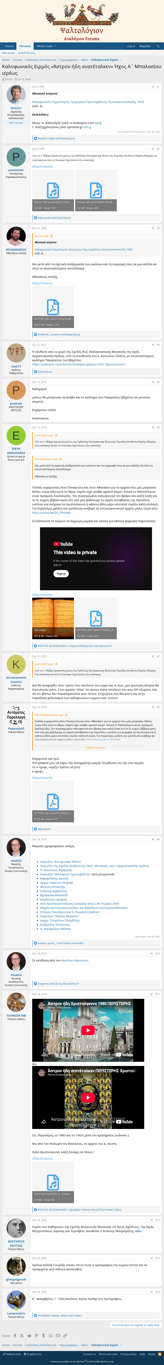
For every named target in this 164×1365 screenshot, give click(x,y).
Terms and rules (108, 1354)
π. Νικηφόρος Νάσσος (55, 929)
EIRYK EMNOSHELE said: (49, 715)
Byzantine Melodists (54, 895)
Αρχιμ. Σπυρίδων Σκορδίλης (60, 920)
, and (59, 334)
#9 (158, 839)
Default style (13, 1354)
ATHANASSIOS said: (46, 459)
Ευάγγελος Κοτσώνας (55, 924)
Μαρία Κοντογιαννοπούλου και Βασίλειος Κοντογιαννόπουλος (84, 908)
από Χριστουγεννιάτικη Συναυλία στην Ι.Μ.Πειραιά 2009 (79, 903)
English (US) (33, 1354)
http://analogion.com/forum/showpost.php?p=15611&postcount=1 (79, 364)
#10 (157, 953)
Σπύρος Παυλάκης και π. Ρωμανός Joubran (69, 912)
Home (9, 46)
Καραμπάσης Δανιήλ (54, 878)
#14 (157, 1292)
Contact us (89, 1354)
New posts (8, 53)
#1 (158, 86)
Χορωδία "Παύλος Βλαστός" (59, 916)
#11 (157, 994)
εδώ (97, 123)
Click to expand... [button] (96, 747)
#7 (158, 656)
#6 (158, 427)
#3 (158, 228)
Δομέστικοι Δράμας (53, 899)
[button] (55, 46)
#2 (158, 149)
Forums (25, 46)
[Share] (152, 87)
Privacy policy (128, 1354)
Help (142, 1354)
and (56, 138)
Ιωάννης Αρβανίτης (53, 891)
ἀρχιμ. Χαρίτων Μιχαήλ (56, 882)
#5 (158, 382)
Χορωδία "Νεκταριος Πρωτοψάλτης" (65, 874)
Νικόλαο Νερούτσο (74, 960)
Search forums (26, 53)
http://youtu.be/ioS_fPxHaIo (51, 512)
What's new (44, 46)
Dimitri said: (42, 236)
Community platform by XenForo (82, 1361)
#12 (157, 1220)
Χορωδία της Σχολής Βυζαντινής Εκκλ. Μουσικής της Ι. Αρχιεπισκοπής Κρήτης (94, 866)
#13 (157, 1258)
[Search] (158, 46)
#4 (158, 345)
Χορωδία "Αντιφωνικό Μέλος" (61, 861)
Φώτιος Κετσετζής (52, 887)
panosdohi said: (44, 435)
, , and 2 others (79, 1209)
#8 (158, 707)
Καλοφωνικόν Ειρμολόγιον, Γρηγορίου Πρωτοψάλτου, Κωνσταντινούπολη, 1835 (88, 102)
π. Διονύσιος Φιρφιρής (56, 870)
